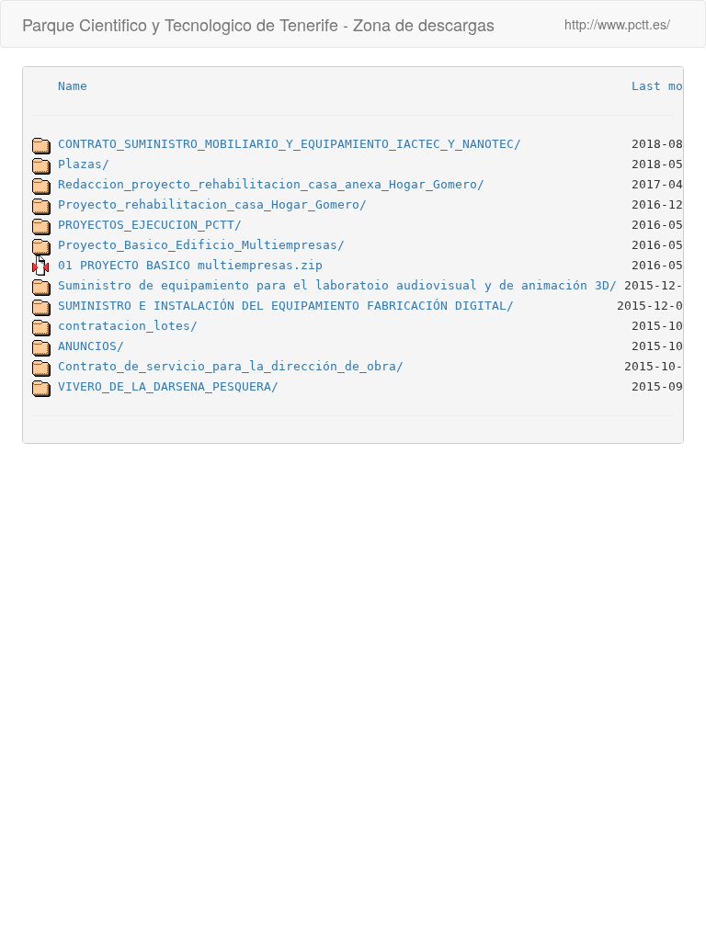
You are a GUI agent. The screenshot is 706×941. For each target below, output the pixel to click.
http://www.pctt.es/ (617, 24)
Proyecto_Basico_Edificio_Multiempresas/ (201, 244)
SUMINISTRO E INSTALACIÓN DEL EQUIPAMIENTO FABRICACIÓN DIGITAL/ (286, 305)
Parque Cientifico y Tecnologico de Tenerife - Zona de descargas (258, 24)
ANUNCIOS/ (91, 345)
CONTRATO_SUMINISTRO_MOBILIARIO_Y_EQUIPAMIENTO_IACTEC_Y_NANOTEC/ (289, 143)
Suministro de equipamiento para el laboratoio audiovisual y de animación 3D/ (337, 284)
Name (72, 85)
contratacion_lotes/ (128, 325)
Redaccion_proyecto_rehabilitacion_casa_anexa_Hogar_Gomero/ (271, 183)
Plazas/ (83, 163)
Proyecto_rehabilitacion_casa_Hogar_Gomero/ (212, 203)
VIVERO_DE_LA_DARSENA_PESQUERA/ (168, 385)
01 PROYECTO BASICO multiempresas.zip (190, 264)
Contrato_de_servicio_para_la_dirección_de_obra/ (231, 365)
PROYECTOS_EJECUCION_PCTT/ (150, 224)
